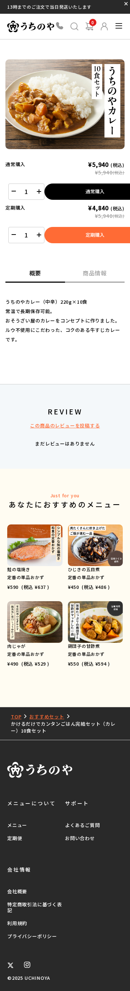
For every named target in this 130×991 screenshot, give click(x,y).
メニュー (17, 825)
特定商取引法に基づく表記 (34, 907)
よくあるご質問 (82, 825)
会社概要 (17, 891)
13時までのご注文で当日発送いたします (49, 7)
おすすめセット (46, 716)
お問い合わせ (80, 838)
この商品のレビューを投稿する (65, 425)
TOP (16, 716)
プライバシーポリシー (32, 936)
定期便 (14, 838)
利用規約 (17, 923)
